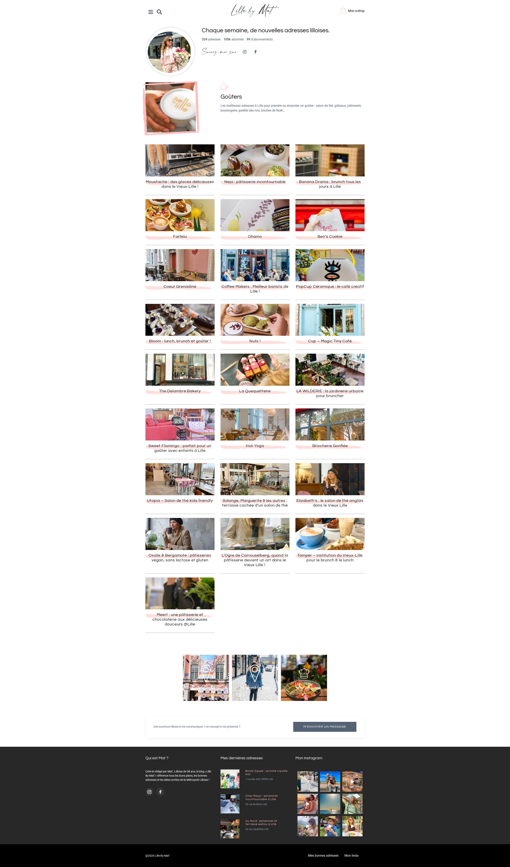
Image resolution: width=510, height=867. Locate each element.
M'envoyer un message (324, 726)
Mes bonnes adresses (323, 855)
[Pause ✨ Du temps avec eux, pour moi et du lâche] (352, 804)
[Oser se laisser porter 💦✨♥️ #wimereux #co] (330, 804)
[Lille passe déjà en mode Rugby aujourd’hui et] (330, 826)
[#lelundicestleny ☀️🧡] (330, 781)
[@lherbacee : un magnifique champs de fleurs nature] (307, 826)
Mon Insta (351, 855)
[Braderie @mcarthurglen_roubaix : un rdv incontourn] (307, 781)
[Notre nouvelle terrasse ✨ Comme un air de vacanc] (352, 781)
